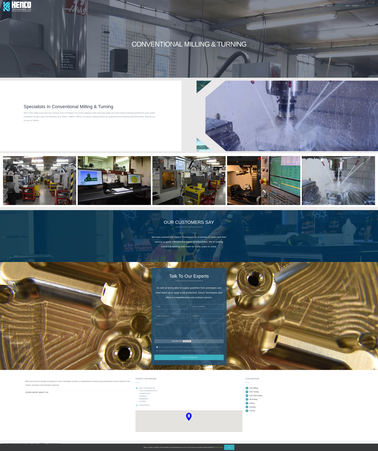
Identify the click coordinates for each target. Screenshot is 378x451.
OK (229, 447)
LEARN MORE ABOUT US (36, 392)
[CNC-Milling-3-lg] (189, 157)
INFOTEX (42, 443)
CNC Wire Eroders (256, 395)
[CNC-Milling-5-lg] (338, 157)
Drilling (251, 403)
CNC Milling (253, 388)
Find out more (219, 447)
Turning (252, 411)
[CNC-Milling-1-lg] (39, 157)
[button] (189, 416)
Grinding (252, 407)
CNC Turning (254, 392)
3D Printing (253, 399)
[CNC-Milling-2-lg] (114, 157)
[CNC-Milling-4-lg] (263, 157)
